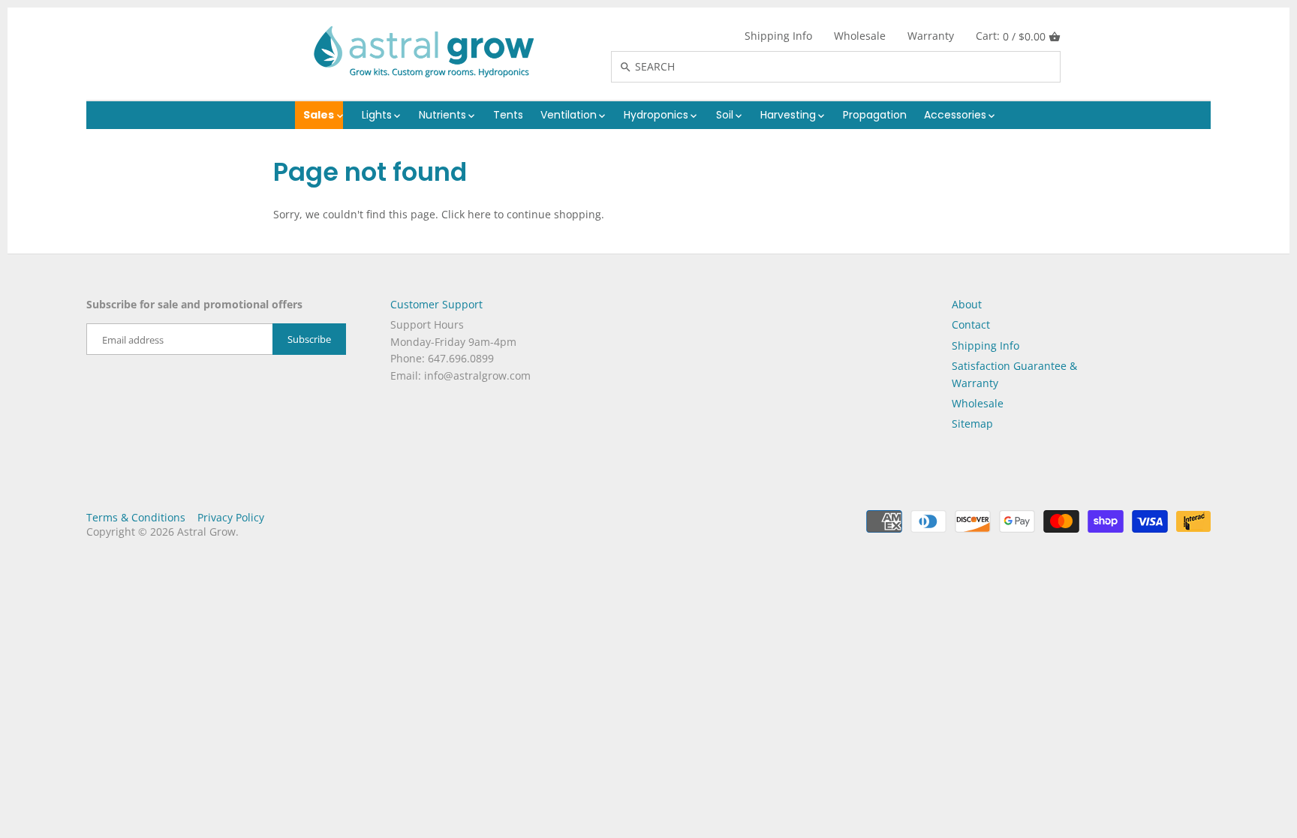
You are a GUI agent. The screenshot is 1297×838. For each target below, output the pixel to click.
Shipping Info (778, 36)
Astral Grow (206, 531)
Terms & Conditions (135, 517)
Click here (466, 214)
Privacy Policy (230, 517)
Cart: (1011, 36)
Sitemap (972, 423)
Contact (971, 324)
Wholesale (860, 36)
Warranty (930, 36)
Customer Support (436, 304)
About (967, 304)
